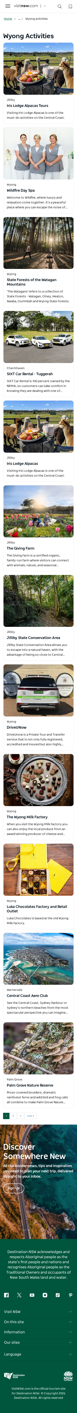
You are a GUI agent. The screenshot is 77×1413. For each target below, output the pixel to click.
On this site (14, 1322)
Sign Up (14, 1188)
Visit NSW (12, 1312)
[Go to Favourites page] (70, 6)
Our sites (12, 1343)
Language (12, 1354)
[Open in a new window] (38, 69)
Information (14, 1332)
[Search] (59, 7)
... (19, 18)
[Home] (26, 6)
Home (8, 18)
